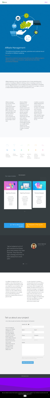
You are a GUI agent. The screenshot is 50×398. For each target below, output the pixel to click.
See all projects (22, 175)
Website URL (25, 324)
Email (35, 329)
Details (23, 342)
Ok (25, 395)
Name (23, 329)
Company (36, 335)
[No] (48, 395)
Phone (23, 335)
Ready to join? (7, 55)
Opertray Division (11, 193)
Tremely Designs (39, 193)
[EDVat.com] (4, 2)
